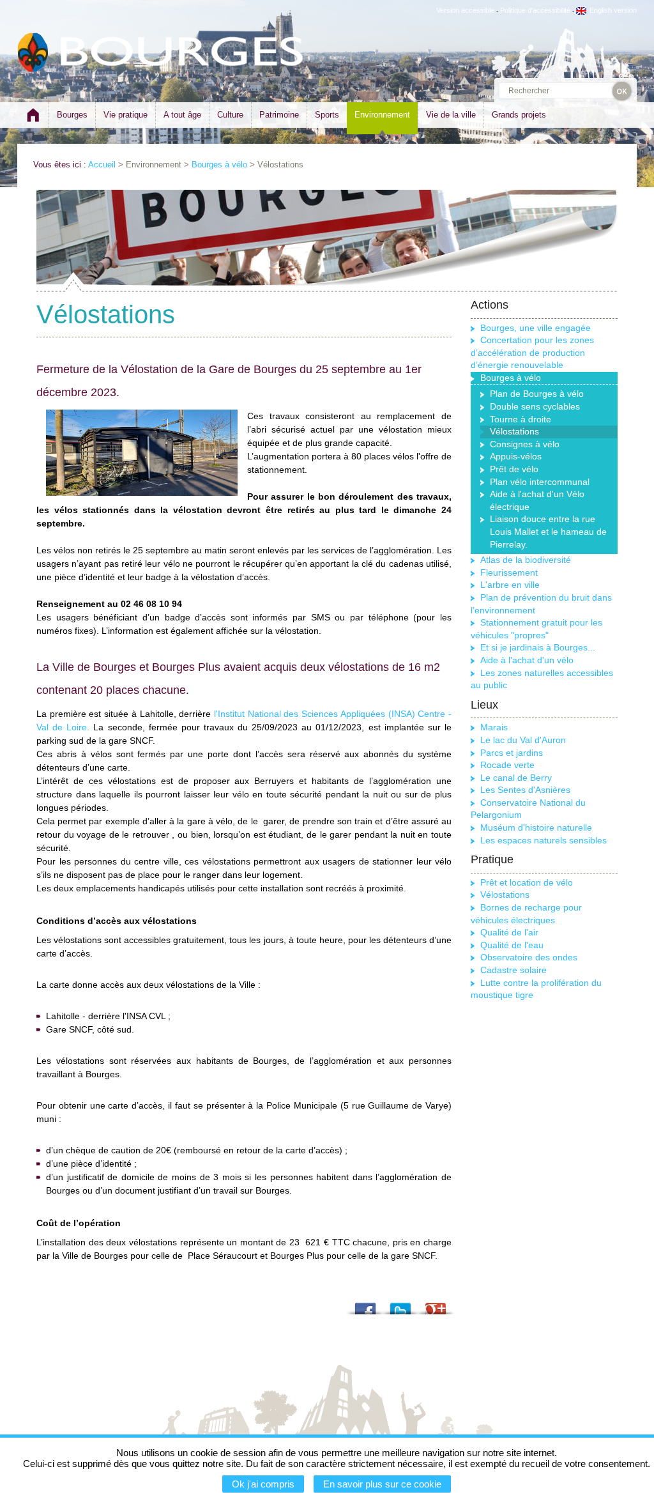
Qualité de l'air (509, 932)
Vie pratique (125, 114)
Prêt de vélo (514, 469)
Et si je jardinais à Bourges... (537, 647)
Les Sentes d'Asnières (525, 790)
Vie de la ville (451, 114)
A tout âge (182, 114)
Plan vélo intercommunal (539, 482)
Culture (230, 114)
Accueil (102, 164)
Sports (327, 114)
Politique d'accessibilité (535, 10)
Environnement (382, 114)
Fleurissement (509, 572)
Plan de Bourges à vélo (537, 393)
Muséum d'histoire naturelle (536, 827)
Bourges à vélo (219, 164)
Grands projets (519, 114)
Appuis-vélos (516, 456)
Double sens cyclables (535, 406)
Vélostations (504, 894)
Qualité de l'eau (512, 945)
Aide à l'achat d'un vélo (527, 660)
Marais (494, 727)
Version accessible (465, 10)
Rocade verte (507, 765)
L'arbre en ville (510, 585)
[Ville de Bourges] (33, 52)
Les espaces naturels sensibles (543, 840)
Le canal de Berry (516, 778)
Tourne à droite (520, 419)
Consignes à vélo (524, 444)
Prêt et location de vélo (526, 882)
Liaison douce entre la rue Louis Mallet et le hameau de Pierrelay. (548, 531)
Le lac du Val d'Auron (523, 740)
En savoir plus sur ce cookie (382, 1484)
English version (613, 10)
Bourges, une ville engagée (535, 328)
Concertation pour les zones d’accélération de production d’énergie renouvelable (532, 352)
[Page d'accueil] (33, 120)
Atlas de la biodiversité (525, 560)
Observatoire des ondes (528, 957)
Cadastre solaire (513, 970)
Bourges (72, 114)
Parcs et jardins (511, 753)
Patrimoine (279, 114)
